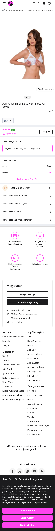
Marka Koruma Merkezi (13, 337)
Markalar (6, 341)
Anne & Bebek (12, 10)
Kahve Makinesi (35, 430)
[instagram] (27, 473)
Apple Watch (33, 363)
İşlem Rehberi (8, 373)
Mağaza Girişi (27, 294)
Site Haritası (7, 386)
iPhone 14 (32, 345)
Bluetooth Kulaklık (36, 367)
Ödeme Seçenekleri (11, 365)
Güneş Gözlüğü (35, 404)
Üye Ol (5, 356)
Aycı (50, 172)
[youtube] (34, 473)
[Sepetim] (33, 4)
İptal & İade (7, 369)
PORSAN (6, 129)
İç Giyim (37, 10)
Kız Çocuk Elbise (35, 395)
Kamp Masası (34, 434)
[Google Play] (18, 455)
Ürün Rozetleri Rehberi (12, 395)
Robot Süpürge (34, 341)
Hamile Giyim (26, 10)
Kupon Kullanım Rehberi (13, 391)
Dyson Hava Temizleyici (38, 426)
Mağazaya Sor (10, 133)
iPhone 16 (32, 408)
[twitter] (20, 473)
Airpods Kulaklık (35, 354)
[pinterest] (42, 473)
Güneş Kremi (33, 421)
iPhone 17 (32, 399)
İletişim (5, 345)
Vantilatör (32, 417)
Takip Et (46, 131)
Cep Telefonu (34, 380)
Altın (29, 337)
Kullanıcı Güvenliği (10, 378)
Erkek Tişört (33, 376)
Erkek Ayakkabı (35, 372)
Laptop (31, 413)
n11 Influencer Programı (13, 399)
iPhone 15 (32, 391)
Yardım (5, 360)
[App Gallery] (36, 455)
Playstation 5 (33, 358)
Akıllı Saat (32, 350)
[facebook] (12, 473)
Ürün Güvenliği (9, 382)
